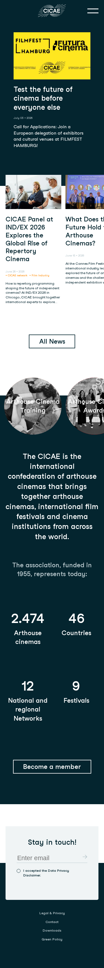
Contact (52, 922)
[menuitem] (52, 913)
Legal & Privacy (52, 913)
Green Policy (52, 939)
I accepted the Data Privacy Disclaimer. (46, 872)
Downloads (52, 930)
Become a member (52, 767)
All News (52, 341)
